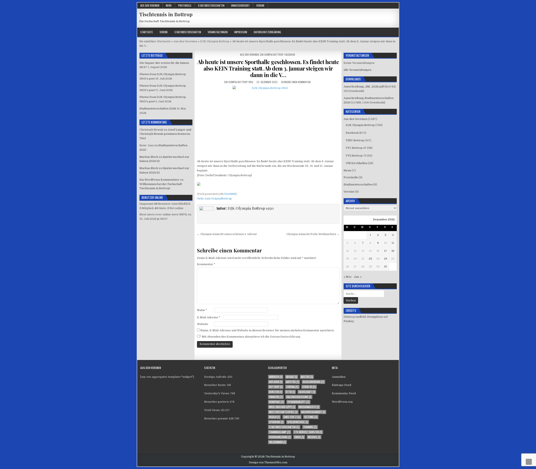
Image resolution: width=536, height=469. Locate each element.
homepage (276, 402)
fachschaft (307, 392)
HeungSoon (375, 316)
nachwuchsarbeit (313, 412)
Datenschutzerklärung (267, 32)
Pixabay (349, 321)
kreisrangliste (309, 407)
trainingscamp (279, 432)
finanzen (276, 397)
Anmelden (338, 376)
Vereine (260, 5)
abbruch (275, 377)
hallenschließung (298, 397)
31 (385, 266)
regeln (274, 417)
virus (299, 437)
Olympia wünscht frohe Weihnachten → (312, 234)
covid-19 (309, 387)
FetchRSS (230, 194)
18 (392, 250)
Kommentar (206, 264)
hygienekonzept (298, 402)
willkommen (277, 442)
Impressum (240, 32)
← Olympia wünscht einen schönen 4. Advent (227, 234)
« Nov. (348, 276)
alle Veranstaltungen (357, 69)
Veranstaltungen (218, 32)
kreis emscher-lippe (282, 407)
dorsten (275, 392)
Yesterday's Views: (217, 393)
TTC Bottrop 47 (356, 147)
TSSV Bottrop (355, 140)
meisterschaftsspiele (283, 412)
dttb (290, 392)
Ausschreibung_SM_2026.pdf (364, 86)
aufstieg (292, 382)
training (310, 427)
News (169, 5)
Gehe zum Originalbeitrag (214, 198)
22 (370, 258)
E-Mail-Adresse (208, 317)
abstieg (307, 377)
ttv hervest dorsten (308, 432)
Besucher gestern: (217, 401)
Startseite (146, 32)
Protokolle (184, 5)
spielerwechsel (297, 422)
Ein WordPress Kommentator (159, 179)
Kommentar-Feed (344, 393)
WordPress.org (342, 401)
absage (291, 377)
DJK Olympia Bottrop (271, 54)
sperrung (276, 422)
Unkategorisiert (240, 5)
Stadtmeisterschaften (211, 5)
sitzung (310, 417)
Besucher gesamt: (216, 418)
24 (385, 258)
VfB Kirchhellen (356, 163)
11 (393, 242)
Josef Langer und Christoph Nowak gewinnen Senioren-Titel (165, 134)
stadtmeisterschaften (284, 427)
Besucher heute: (215, 385)
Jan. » (358, 276)
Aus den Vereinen (149, 5)
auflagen (275, 382)
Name (202, 310)
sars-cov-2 (291, 417)
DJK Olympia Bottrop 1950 (238, 82)
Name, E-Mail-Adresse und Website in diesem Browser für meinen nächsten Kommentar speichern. (267, 330)
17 (385, 250)
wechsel (314, 437)
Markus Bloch (148, 156)
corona (292, 387)
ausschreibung (313, 382)
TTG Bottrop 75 (356, 155)
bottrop (275, 387)
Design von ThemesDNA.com (268, 462)
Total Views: (212, 410)
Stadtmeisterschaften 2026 (157, 108)
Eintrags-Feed (341, 385)
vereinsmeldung (280, 437)
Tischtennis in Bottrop (166, 14)
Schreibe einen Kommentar (296, 82)
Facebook (290, 54)
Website (202, 324)
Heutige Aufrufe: (215, 376)
